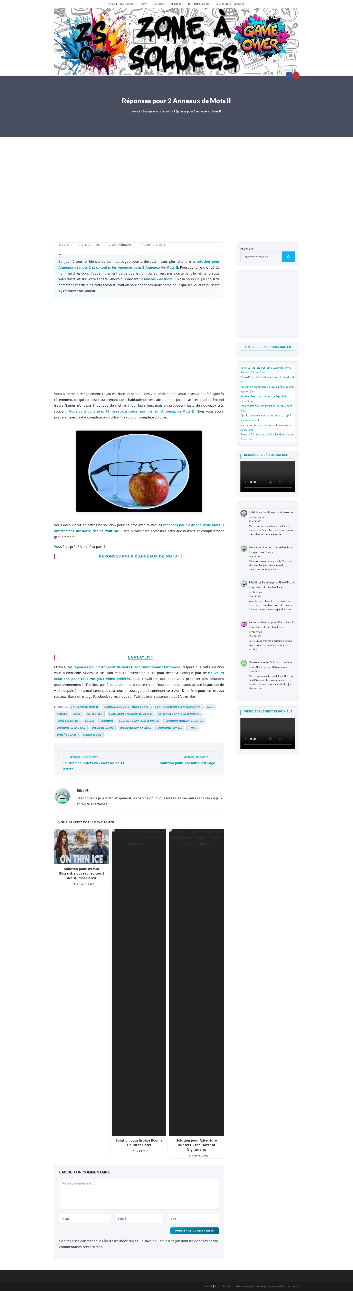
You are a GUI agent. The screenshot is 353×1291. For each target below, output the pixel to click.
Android (166, 111)
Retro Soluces (201, 3)
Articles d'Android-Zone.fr (268, 347)
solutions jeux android (135, 727)
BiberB (64, 245)
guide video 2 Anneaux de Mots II (130, 713)
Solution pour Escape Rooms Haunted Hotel (139, 1142)
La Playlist (140, 657)
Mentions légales (245, 1286)
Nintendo (176, 3)
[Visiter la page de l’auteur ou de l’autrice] (62, 795)
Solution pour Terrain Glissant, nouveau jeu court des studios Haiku (81, 873)
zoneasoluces (92, 734)
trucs (192, 727)
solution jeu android (71, 727)
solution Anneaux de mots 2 (184, 720)
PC (189, 3)
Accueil (113, 3)
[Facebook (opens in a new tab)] (289, 75)
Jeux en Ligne (223, 3)
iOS (97, 245)
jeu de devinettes (68, 720)
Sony (144, 3)
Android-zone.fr (224, 1286)
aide (210, 706)
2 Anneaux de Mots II (84, 706)
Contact (207, 1286)
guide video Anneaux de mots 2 (178, 713)
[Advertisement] (176, 187)
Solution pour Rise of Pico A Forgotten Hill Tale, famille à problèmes (272, 587)
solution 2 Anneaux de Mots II (139, 720)
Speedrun (239, 3)
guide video (94, 713)
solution (107, 720)
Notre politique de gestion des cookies (278, 1286)
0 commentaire (120, 245)
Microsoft (158, 3)
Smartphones (127, 3)
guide (77, 713)
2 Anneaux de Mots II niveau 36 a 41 (178, 706)
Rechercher (247, 248)
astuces (62, 713)
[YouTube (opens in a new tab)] (296, 75)
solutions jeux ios (170, 727)
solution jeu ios (102, 727)
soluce (89, 720)
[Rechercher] (288, 256)
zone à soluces (66, 734)
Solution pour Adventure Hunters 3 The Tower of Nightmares (196, 1145)
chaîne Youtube (105, 531)
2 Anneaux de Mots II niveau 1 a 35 (126, 706)
